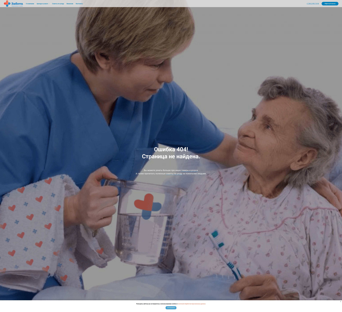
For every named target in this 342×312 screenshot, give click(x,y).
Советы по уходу (58, 4)
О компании (30, 4)
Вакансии (70, 4)
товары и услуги (189, 170)
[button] (330, 3)
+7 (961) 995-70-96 (313, 3)
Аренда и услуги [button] (42, 4)
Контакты (79, 4)
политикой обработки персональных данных (191, 304)
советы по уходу (174, 173)
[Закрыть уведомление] (341, 301)
